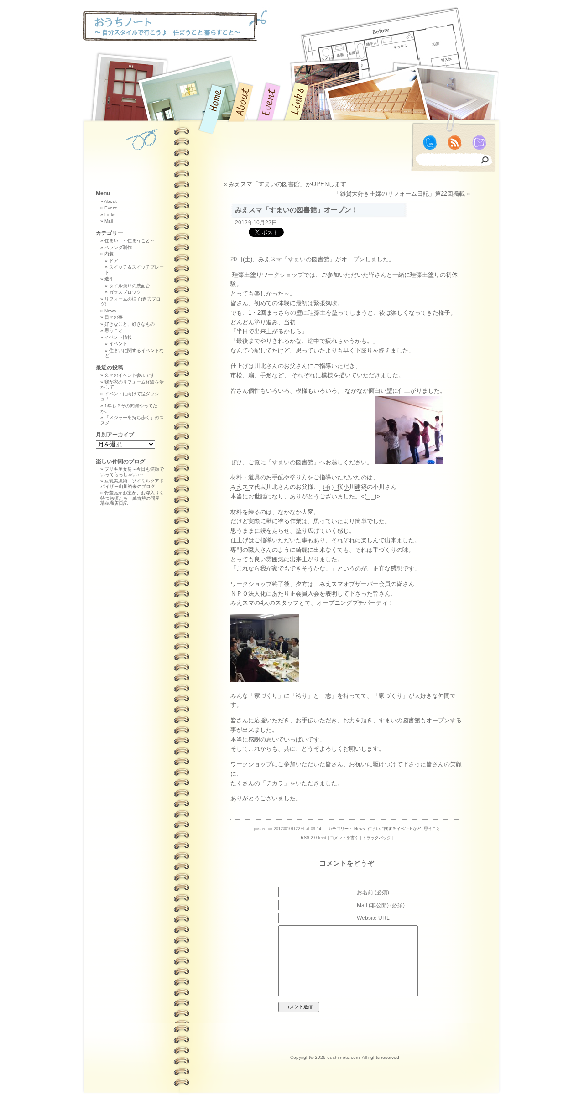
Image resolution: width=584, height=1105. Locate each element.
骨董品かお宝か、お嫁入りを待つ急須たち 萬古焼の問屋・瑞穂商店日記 (132, 498)
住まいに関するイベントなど (394, 828)
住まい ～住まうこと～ (129, 240)
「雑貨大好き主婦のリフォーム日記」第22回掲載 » (402, 193)
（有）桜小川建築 (343, 486)
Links (109, 214)
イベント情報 (118, 337)
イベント (118, 343)
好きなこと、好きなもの (129, 324)
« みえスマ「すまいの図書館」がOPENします (285, 184)
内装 (109, 253)
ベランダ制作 (118, 247)
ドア (113, 260)
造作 (109, 278)
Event (110, 207)
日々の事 (113, 317)
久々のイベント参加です (129, 375)
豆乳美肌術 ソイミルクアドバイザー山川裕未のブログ (132, 483)
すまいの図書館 (292, 462)
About (110, 201)
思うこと (432, 828)
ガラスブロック (125, 292)
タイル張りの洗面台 (129, 285)
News (359, 828)
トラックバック (376, 837)
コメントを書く (344, 837)
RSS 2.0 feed (313, 837)
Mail (108, 220)
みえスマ (242, 486)
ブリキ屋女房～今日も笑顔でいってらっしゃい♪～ (132, 472)
